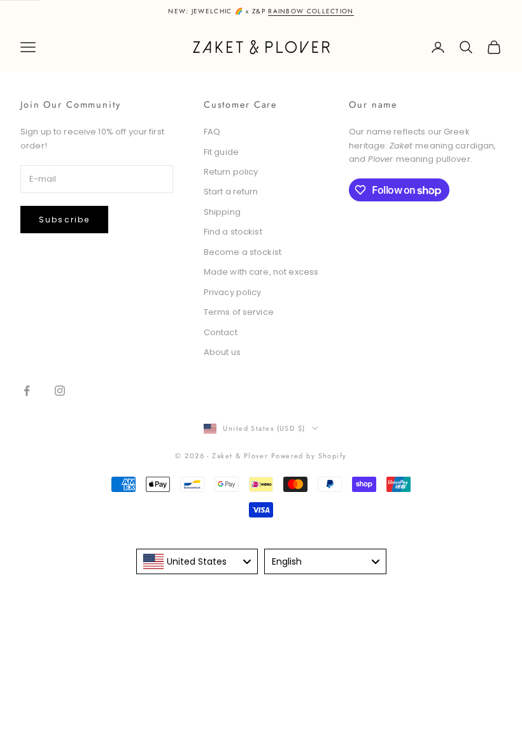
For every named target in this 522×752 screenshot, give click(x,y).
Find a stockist (233, 232)
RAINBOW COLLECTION (310, 11)
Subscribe (64, 219)
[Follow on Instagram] (59, 390)
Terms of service (239, 312)
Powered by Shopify (309, 456)
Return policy (231, 172)
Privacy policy (233, 292)
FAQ (212, 132)
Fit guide (221, 152)
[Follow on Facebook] (26, 390)
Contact (220, 332)
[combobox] (197, 561)
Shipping (222, 212)
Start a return (231, 191)
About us (222, 352)
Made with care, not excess (261, 272)
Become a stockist (242, 252)
